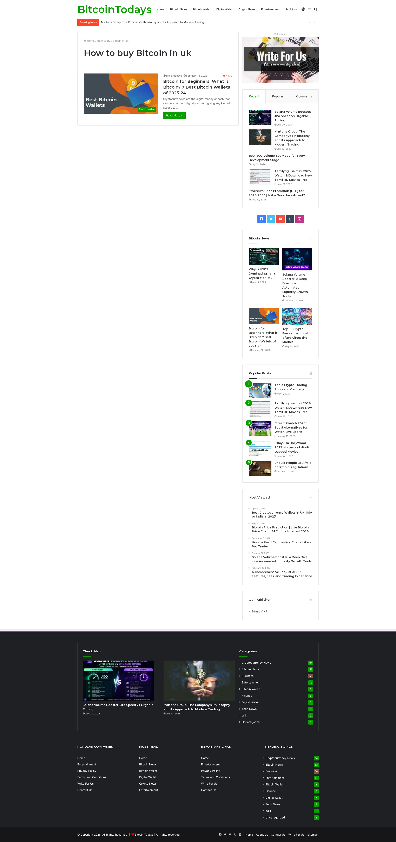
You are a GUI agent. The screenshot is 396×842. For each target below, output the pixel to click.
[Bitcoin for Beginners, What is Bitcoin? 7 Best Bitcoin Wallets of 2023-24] (264, 316)
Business (247, 675)
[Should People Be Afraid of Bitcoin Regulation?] (260, 468)
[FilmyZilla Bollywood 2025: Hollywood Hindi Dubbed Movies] (260, 448)
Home (160, 9)
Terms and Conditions (91, 777)
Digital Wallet (224, 9)
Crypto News (246, 9)
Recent (254, 96)
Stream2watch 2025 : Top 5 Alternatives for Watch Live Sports (291, 427)
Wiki (244, 715)
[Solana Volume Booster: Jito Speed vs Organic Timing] (260, 117)
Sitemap (312, 834)
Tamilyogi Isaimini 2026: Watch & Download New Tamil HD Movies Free (293, 175)
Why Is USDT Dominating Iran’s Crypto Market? (262, 273)
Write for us (280, 34)
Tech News (249, 709)
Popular (277, 96)
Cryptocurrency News (256, 662)
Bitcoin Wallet (202, 9)
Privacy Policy (86, 770)
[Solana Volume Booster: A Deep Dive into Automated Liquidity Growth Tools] (297, 259)
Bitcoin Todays (144, 834)
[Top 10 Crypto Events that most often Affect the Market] (297, 316)
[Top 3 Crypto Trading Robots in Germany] (260, 390)
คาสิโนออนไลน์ (258, 611)
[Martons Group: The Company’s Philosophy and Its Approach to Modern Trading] (260, 137)
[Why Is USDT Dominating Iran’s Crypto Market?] (264, 256)
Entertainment (270, 9)
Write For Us (85, 783)
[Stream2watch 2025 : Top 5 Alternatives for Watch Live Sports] (260, 428)
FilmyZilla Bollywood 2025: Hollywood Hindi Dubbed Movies (292, 447)
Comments (304, 96)
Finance (247, 695)
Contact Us (84, 790)
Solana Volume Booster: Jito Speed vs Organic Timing (293, 116)
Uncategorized (251, 722)
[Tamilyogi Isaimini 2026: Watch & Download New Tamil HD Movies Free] (260, 177)
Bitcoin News (178, 9)
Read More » (174, 115)
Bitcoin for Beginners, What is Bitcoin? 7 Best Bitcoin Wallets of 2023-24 (196, 87)
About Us (262, 834)
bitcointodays (174, 75)
